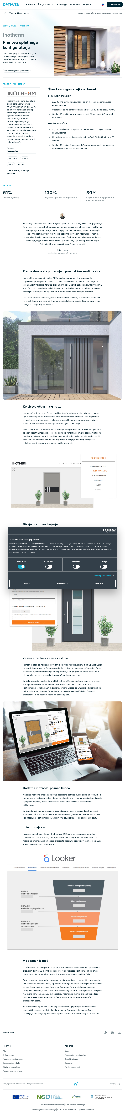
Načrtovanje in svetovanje (14, 1071)
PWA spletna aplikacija (75, 1105)
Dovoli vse (98, 583)
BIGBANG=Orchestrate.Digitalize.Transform (75, 1110)
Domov (6, 26)
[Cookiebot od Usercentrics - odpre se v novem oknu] (105, 530)
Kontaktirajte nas (71, 1059)
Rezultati (8, 185)
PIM (4, 1051)
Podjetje (87, 4)
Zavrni (27, 583)
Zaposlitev (68, 1063)
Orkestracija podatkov (12, 1063)
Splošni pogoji (115, 1084)
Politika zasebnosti (72, 1067)
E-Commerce (8, 1055)
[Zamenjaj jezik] (103, 4)
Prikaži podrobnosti (102, 576)
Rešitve (29, 4)
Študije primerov (45, 4)
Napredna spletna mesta (13, 1059)
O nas (66, 1051)
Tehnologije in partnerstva (68, 4)
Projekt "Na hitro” (14, 84)
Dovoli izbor (62, 583)
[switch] (48, 567)
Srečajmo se (114, 4)
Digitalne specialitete (11, 1067)
